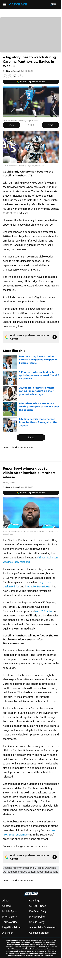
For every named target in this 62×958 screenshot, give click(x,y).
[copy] (20, 76)
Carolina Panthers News (22, 447)
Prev (11, 125)
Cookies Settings (39, 932)
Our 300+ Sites (37, 905)
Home (6, 447)
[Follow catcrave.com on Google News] (54, 337)
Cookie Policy (37, 921)
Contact (6, 905)
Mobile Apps (9, 911)
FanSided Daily (37, 911)
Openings (34, 900)
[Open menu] (4, 4)
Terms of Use (10, 921)
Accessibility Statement (42, 927)
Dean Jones (12, 71)
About (5, 900)
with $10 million (44, 611)
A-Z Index (7, 932)
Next (50, 125)
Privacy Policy (37, 916)
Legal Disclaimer (11, 927)
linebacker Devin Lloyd (37, 586)
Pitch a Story (9, 916)
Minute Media (16, 940)
